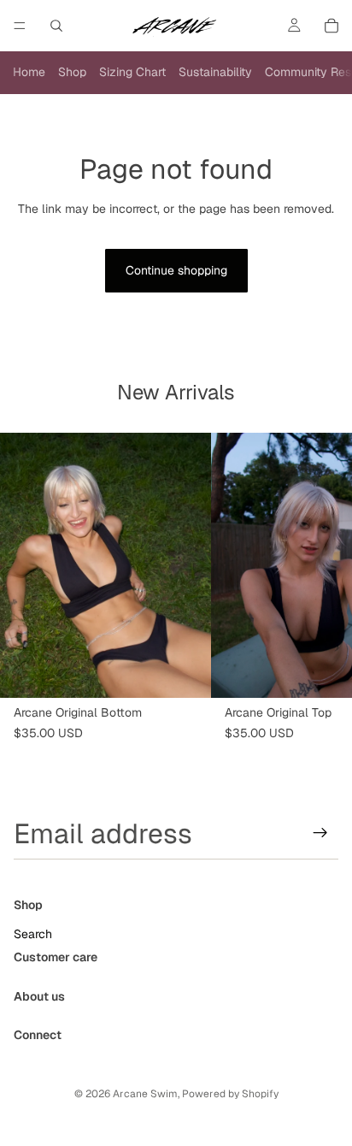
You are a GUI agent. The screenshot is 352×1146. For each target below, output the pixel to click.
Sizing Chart (132, 72)
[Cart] (331, 25)
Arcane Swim (145, 1094)
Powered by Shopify (230, 1094)
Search (33, 934)
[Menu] (19, 25)
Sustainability (215, 72)
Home (29, 72)
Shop (72, 72)
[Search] (56, 25)
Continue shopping (176, 270)
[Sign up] (320, 833)
